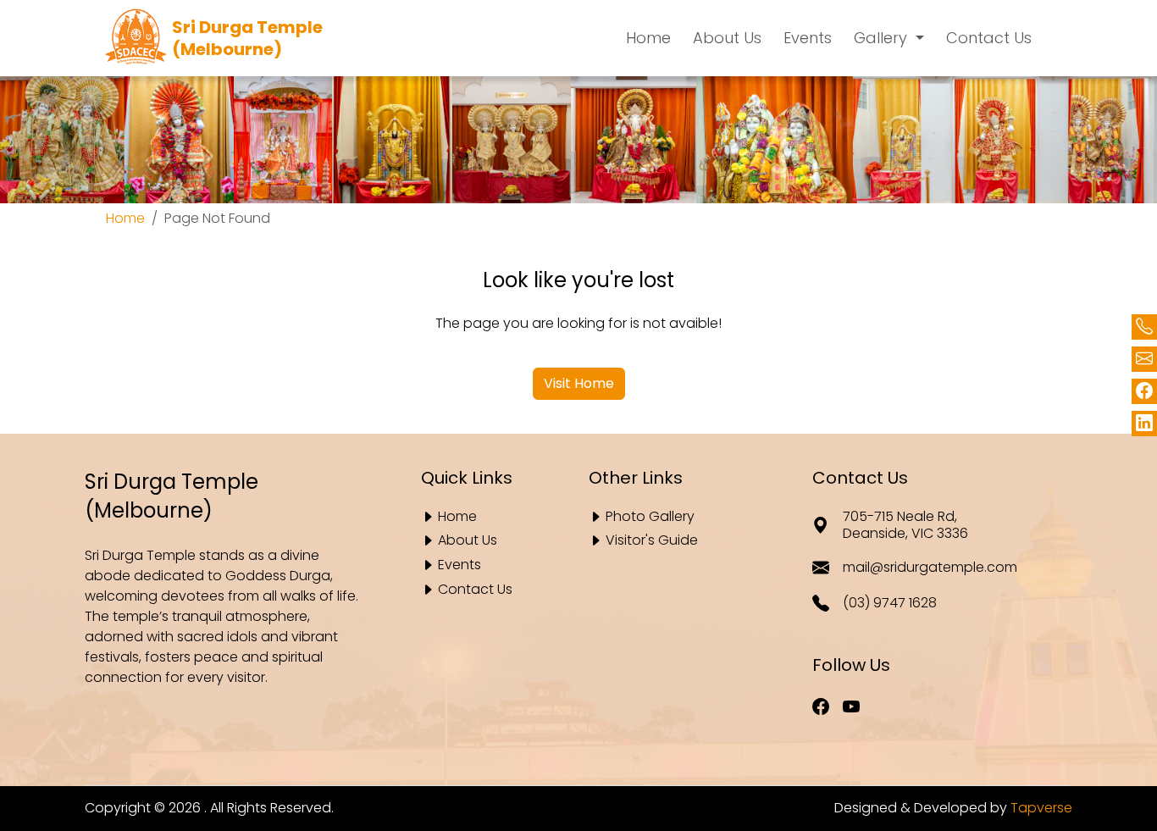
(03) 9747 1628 (890, 602)
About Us (467, 541)
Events (459, 565)
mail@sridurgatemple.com (929, 567)
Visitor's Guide (652, 541)
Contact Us (475, 590)
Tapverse (1041, 807)
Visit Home (579, 383)
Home (125, 218)
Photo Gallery (650, 517)
